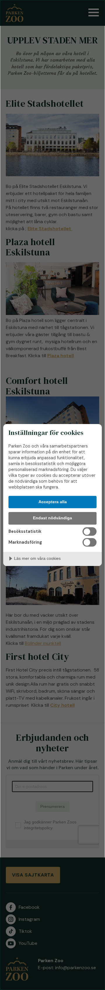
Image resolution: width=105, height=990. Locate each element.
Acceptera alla (52, 501)
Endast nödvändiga (52, 518)
